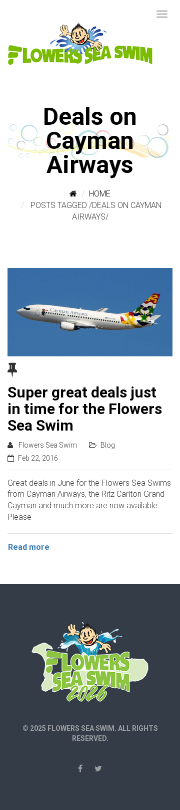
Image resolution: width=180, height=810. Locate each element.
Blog (107, 445)
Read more (29, 547)
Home (99, 193)
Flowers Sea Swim (47, 445)
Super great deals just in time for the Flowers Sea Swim (85, 408)
